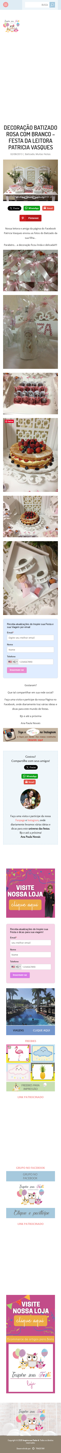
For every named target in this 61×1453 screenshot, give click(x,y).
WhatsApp (34, 208)
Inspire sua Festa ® (11, 25)
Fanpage (20, 820)
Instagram (33, 820)
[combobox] (12, 662)
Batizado (29, 154)
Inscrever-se (17, 669)
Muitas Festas (43, 154)
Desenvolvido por (30, 1448)
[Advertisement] (30, 71)
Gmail (50, 208)
